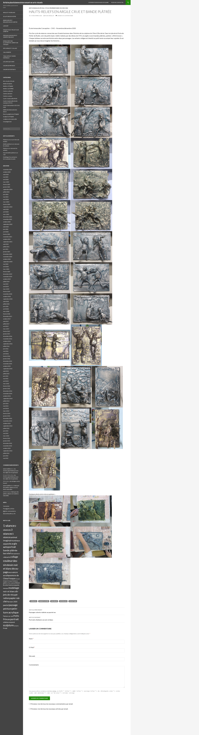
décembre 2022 (7, 217)
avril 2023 (6, 212)
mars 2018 (6, 311)
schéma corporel (9, 622)
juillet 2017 (6, 324)
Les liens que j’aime (8, 61)
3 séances (33, 601)
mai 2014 (5, 406)
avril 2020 (6, 266)
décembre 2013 (7, 418)
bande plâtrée (43, 601)
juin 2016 (5, 349)
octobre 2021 (7, 239)
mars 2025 (6, 182)
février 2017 (6, 331)
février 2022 (6, 234)
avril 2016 (6, 353)
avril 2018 (6, 309)
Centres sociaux (7, 96)
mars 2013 (6, 436)
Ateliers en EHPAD (8, 88)
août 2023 (6, 209)
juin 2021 (5, 249)
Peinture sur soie (8, 616)
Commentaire (34, 665)
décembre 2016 (7, 336)
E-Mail (32, 647)
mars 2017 (6, 329)
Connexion (6, 506)
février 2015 (6, 386)
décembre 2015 (7, 361)
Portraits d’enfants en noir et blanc (41, 619)
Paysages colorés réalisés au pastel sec (42, 611)
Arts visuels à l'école (36, 8)
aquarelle (7, 544)
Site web (32, 656)
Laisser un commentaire (65, 15)
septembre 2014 (7, 398)
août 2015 (6, 371)
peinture (7, 608)
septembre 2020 (7, 261)
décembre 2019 (7, 274)
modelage (63, 601)
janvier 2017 (6, 334)
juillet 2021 (6, 246)
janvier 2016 (6, 358)
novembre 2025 (7, 169)
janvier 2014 (6, 416)
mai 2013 (5, 433)
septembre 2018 (7, 299)
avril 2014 (6, 408)
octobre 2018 (7, 296)
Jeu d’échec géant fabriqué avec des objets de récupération (10, 470)
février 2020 (6, 271)
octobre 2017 (7, 319)
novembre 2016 (7, 339)
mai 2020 (5, 264)
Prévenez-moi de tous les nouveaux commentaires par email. (52, 704)
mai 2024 (5, 197)
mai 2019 (5, 284)
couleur (8, 560)
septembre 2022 (7, 224)
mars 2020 (6, 269)
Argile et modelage (9, 12)
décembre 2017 (7, 316)
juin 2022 (5, 229)
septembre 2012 (7, 451)
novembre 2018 (7, 294)
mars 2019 (6, 289)
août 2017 (6, 321)
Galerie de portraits (9, 69)
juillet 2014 (6, 401)
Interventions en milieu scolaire (99, 2)
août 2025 (6, 174)
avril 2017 (6, 326)
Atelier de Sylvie (7, 83)
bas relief (54, 601)
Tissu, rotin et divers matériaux (9, 56)
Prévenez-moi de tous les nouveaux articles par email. (49, 709)
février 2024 (6, 204)
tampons (16, 626)
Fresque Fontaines (13, 581)
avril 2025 (6, 179)
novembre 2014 (7, 393)
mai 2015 (5, 378)
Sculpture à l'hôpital (8, 116)
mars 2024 (6, 202)
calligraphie (6, 557)
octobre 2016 (7, 341)
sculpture (73, 601)
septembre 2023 (7, 207)
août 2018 (6, 301)
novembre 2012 (7, 446)
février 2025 (6, 184)
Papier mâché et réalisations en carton (10, 21)
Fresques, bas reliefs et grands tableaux (10, 36)
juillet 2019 (6, 281)
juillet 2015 (6, 373)
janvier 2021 (6, 251)
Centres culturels (8, 91)
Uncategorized (7, 121)
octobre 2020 (7, 259)
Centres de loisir (7, 93)
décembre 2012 (7, 443)
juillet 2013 (6, 428)
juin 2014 (5, 403)
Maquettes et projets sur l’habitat (11, 30)
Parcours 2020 (12, 602)
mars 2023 (6, 214)
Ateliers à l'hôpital (8, 86)
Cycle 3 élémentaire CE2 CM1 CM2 (56, 8)
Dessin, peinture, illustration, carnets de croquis (10, 42)
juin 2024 (5, 194)
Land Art (5, 26)
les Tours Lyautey (10, 583)
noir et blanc (9, 591)
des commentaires (9, 511)
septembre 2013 (7, 426)
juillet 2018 (6, 304)
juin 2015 (5, 376)
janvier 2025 (6, 187)
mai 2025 (5, 177)
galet (4, 583)
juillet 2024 (6, 192)
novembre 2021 (7, 236)
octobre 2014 (7, 396)
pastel (6, 605)
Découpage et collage (10, 48)
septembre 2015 (7, 368)
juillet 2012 (6, 453)
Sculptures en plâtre (9, 16)
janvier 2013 (6, 441)
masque (5, 588)
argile (14, 543)
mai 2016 (5, 351)
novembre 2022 (7, 219)
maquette (16, 585)
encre (10, 572)
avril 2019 (6, 286)
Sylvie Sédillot (49, 15)
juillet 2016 (6, 346)
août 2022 (6, 227)
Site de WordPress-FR (9, 513)
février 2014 (6, 413)
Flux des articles (8, 508)
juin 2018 (5, 306)
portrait (14, 619)
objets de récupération (10, 594)
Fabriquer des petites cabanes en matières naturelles (11, 487)
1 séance (9, 525)
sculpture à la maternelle (10, 119)
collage (14, 556)
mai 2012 (5, 458)
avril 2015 (6, 381)
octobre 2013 (7, 423)
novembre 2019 (7, 276)
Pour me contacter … (117, 2)
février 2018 (6, 314)
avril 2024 (6, 199)
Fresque (11, 578)
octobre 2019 (7, 279)
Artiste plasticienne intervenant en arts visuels (23, 2)
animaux (16, 541)
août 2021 (6, 244)
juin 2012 (5, 456)
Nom (31, 639)
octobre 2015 (7, 366)
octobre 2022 (7, 222)
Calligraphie (7, 52)
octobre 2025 (7, 172)
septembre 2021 (7, 241)
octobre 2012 (7, 448)
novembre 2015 (7, 363)
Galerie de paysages (9, 65)
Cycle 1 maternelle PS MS (10, 98)
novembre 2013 (7, 421)
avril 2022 (6, 232)
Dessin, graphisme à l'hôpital (11, 114)
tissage (5, 628)
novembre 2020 (7, 256)
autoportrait (9, 547)
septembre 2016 (7, 344)
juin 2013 (5, 431)
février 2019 (6, 291)
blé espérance (15, 553)
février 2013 (6, 438)
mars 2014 (6, 411)
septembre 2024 (7, 189)
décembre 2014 (7, 391)
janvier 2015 (6, 388)
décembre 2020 (7, 254)
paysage (13, 604)
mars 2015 (6, 383)
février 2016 (6, 356)
